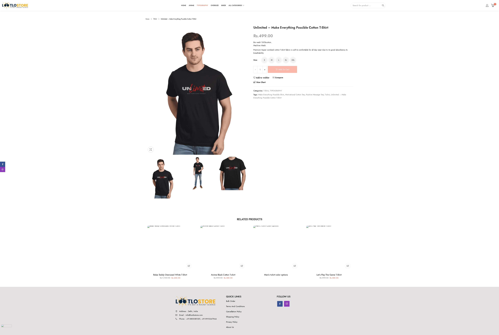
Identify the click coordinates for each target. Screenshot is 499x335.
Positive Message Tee (315, 94)
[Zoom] (150, 149)
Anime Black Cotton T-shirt (223, 274)
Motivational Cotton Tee (295, 94)
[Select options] (188, 265)
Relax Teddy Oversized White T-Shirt (170, 274)
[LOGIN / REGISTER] (487, 5)
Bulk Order (230, 301)
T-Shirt (155, 19)
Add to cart (283, 69)
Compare (279, 77)
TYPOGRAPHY (276, 90)
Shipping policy (232, 316)
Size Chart (260, 82)
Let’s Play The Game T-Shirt (328, 274)
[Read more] (294, 265)
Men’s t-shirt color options (276, 274)
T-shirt (327, 94)
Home (147, 19)
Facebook (2, 164)
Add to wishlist (262, 77)
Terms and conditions (235, 306)
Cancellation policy (234, 311)
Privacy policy (231, 322)
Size (255, 60)
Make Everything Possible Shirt (271, 94)
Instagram (2, 169)
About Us (230, 327)
